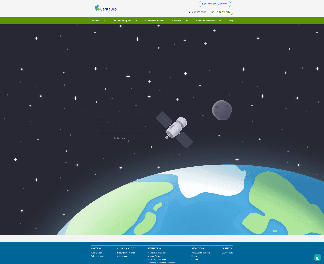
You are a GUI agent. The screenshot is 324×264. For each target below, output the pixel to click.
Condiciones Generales (156, 253)
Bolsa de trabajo (97, 256)
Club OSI (194, 259)
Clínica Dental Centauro (200, 253)
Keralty (194, 256)
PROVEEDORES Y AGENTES (214, 4)
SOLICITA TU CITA (221, 12)
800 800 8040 (227, 253)
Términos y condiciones (156, 259)
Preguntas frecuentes (126, 253)
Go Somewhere (120, 138)
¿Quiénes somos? (98, 253)
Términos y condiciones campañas (161, 263)
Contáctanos (122, 256)
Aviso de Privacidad (155, 256)
